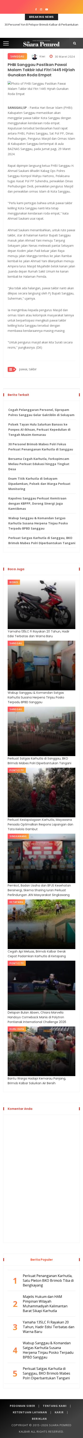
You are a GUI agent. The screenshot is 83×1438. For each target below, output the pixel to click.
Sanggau (17, 56)
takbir (33, 369)
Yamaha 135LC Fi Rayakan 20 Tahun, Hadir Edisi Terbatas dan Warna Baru (38, 633)
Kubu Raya (17, 1029)
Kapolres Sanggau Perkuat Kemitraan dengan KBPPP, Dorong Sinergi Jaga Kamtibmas (37, 503)
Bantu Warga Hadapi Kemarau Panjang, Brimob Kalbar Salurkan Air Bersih (37, 1080)
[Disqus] (41, 1178)
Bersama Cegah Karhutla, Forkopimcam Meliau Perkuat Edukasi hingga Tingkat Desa (38, 464)
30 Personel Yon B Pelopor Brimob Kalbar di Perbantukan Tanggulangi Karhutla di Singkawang (41, 28)
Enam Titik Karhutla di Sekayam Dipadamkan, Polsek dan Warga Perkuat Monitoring (39, 483)
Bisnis (14, 582)
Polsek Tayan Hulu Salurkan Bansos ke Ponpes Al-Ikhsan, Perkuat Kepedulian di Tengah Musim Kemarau (39, 429)
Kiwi (42, 56)
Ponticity (17, 770)
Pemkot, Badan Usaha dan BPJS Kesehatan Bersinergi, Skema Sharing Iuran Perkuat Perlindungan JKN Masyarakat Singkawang (39, 890)
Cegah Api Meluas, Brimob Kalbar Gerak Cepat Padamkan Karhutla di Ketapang (37, 953)
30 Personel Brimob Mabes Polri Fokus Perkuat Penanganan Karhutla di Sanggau (40, 446)
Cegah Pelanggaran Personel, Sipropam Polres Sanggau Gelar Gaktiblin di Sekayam (41, 412)
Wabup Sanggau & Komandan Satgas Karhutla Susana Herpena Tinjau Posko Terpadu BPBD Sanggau (38, 523)
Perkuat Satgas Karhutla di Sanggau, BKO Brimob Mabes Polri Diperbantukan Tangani (41, 540)
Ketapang (16, 902)
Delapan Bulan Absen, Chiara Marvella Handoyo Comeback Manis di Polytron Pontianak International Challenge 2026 (37, 1017)
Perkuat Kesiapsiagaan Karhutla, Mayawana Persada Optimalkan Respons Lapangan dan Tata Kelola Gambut (40, 824)
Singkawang (18, 836)
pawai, (23, 369)
